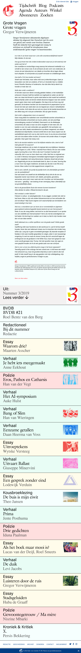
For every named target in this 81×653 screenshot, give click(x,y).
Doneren (40, 644)
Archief (30, 644)
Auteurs (40, 10)
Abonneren (28, 15)
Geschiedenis (19, 644)
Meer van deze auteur (21, 278)
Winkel (56, 10)
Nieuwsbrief (61, 644)
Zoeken (46, 15)
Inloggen (75, 1)
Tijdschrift (27, 5)
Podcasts (56, 5)
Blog (43, 5)
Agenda (25, 10)
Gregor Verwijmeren (19, 31)
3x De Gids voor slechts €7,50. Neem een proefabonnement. (42, 651)
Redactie (7, 644)
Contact (50, 644)
